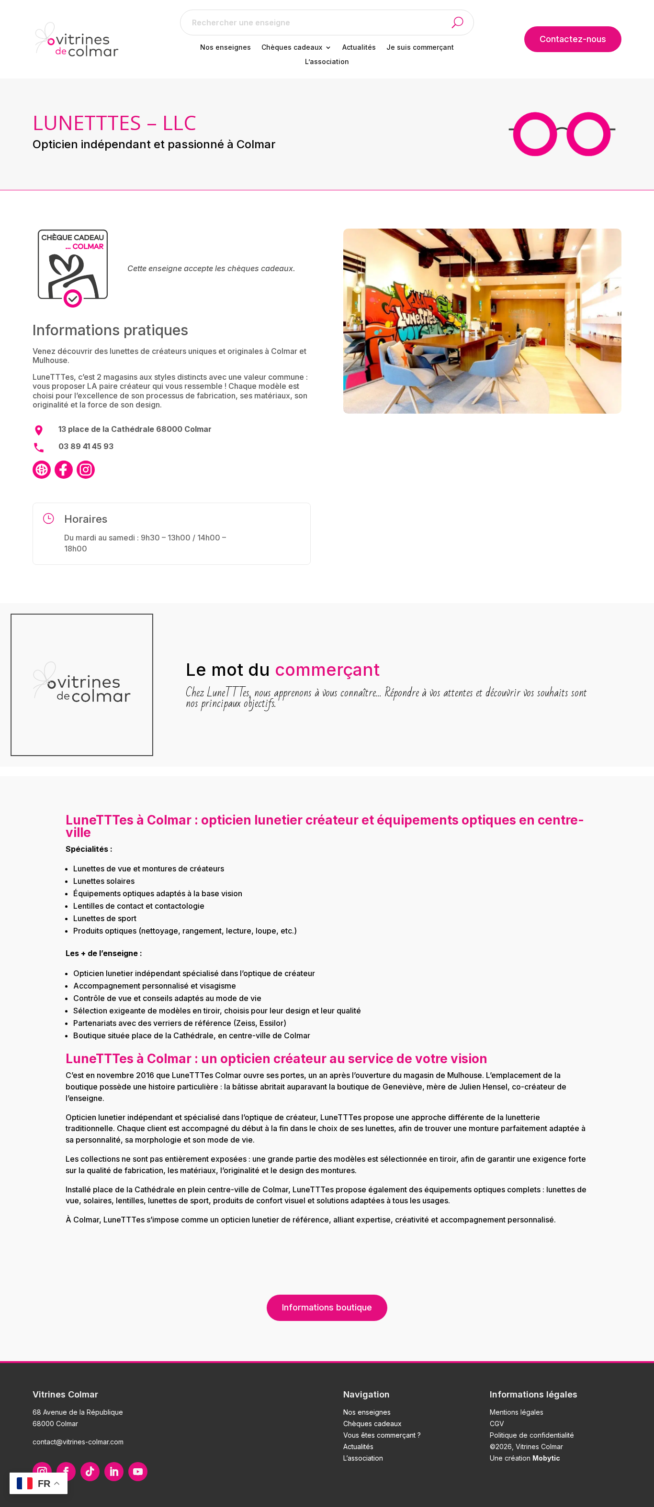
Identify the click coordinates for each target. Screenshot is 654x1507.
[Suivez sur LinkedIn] (114, 1471)
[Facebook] (64, 470)
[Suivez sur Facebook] (66, 1471)
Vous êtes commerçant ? (382, 1435)
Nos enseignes (225, 47)
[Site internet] (42, 470)
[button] (463, 22)
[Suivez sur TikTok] (90, 1471)
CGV (497, 1423)
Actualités (359, 47)
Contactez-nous (573, 39)
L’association (327, 62)
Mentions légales (516, 1412)
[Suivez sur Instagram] (42, 1471)
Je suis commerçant (420, 47)
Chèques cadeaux (291, 47)
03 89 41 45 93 (85, 446)
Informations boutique (327, 1307)
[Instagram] (86, 470)
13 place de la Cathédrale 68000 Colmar (135, 429)
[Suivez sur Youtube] (137, 1471)
